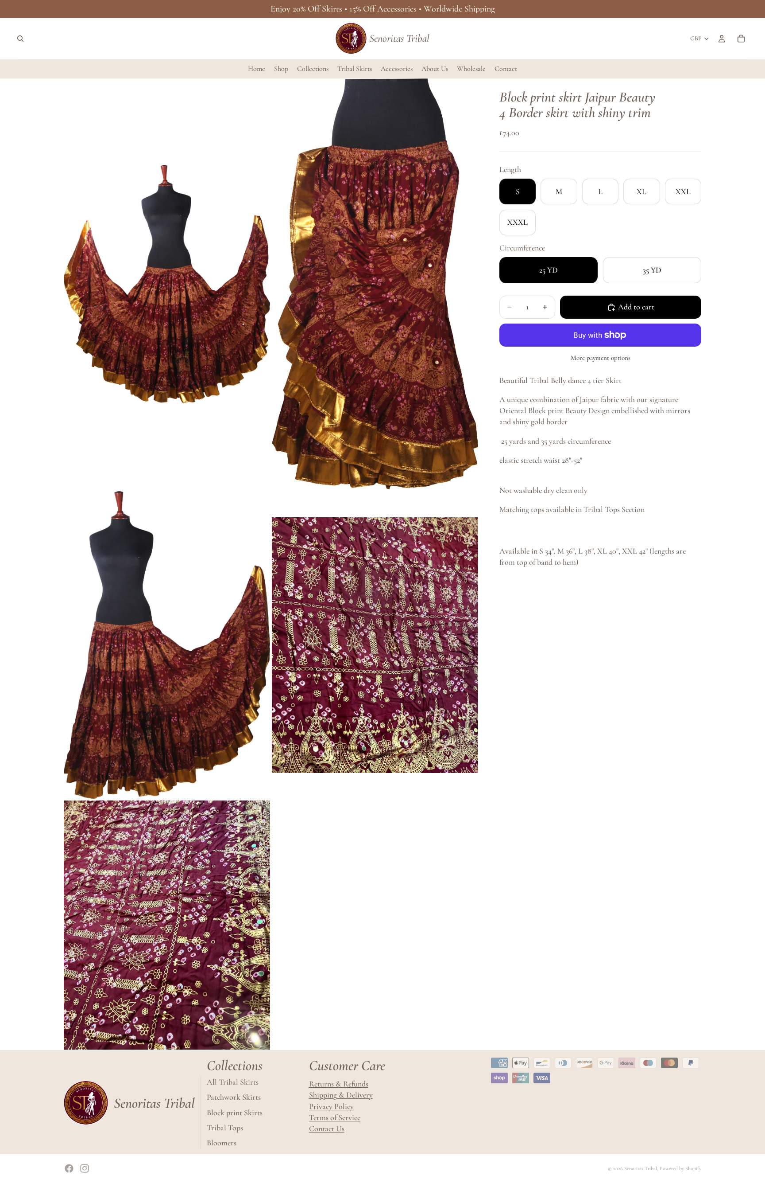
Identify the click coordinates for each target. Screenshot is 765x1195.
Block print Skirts (235, 1112)
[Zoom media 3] (167, 645)
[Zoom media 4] (375, 645)
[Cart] (741, 38)
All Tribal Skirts (233, 1082)
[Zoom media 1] (167, 283)
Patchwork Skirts (234, 1097)
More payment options (600, 358)
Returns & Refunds (338, 1084)
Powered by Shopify (680, 1168)
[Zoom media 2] (375, 283)
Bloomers (221, 1143)
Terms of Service (334, 1117)
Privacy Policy (331, 1106)
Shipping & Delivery (341, 1095)
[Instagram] (84, 1168)
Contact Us (326, 1128)
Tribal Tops (225, 1128)
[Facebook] (69, 1168)
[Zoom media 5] (167, 925)
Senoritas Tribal (640, 1168)
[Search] (20, 38)
